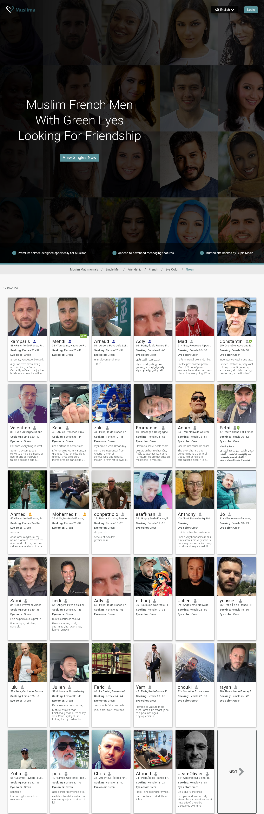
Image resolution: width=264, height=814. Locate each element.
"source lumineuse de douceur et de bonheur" (195, 446)
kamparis (20, 341)
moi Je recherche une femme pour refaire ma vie (195, 532)
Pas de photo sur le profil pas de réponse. (27, 618)
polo (56, 773)
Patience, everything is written (27, 446)
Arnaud (101, 341)
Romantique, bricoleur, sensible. (23, 625)
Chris (99, 773)
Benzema (15, 791)
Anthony (187, 514)
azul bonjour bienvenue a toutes (69, 791)
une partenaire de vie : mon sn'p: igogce (69, 446)
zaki (98, 427)
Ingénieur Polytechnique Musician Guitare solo (237, 359)
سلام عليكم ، (227, 446)
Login (251, 10)
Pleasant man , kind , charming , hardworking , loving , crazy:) (67, 626)
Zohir (15, 773)
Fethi (225, 427)
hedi (56, 600)
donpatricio (106, 514)
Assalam (15, 532)
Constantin (231, 341)
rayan (225, 687)
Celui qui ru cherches (190, 791)
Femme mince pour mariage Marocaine (69, 705)
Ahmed (18, 514)
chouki (185, 687)
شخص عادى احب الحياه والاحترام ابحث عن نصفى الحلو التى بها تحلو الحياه (150, 367)
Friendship (134, 269)
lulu (14, 687)
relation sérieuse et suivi (66, 618)
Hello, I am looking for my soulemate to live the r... (153, 791)
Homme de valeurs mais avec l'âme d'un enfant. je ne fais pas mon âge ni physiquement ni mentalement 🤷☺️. (152, 711)
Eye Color (172, 269)
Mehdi (58, 341)
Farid (99, 687)
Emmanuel (147, 427)
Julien (184, 600)
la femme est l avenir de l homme (195, 359)
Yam (140, 687)
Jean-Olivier (190, 773)
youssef (228, 600)
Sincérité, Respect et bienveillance (27, 359)
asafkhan (145, 514)
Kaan (57, 427)
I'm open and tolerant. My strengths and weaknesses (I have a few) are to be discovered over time (195, 801)
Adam (184, 427)
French (153, 269)
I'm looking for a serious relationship (24, 798)
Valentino (20, 427)
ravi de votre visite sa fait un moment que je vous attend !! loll (68, 799)
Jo (222, 514)
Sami (15, 600)
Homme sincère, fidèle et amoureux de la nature (153, 446)
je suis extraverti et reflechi (109, 709)
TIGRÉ (97, 364)
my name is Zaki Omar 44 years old (111, 446)
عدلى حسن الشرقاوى (148, 359)
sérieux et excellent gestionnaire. (104, 538)
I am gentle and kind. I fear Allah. (151, 798)
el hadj (143, 600)
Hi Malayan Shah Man (107, 359)
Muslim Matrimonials (84, 269)
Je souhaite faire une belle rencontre (111, 705)
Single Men (113, 269)
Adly (140, 341)
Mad (182, 341)
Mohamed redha (66, 514)
